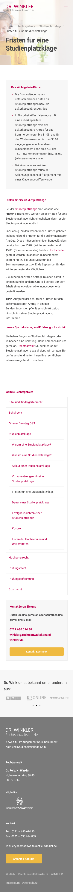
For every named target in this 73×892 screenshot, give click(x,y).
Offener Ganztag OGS (22, 423)
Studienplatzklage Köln (31, 747)
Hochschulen (57, 250)
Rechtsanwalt (26, 346)
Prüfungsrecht (17, 568)
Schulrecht (15, 412)
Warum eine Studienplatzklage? (31, 444)
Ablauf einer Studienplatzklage (31, 466)
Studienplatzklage (26, 209)
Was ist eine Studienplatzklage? (31, 455)
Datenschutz (29, 882)
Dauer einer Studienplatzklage (30, 502)
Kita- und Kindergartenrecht (25, 402)
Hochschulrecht (19, 557)
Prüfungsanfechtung (21, 579)
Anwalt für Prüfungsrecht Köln (24, 742)
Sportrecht (15, 589)
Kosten (16, 528)
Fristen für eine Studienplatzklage (33, 491)
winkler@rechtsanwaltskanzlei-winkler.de (31, 637)
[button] (37, 651)
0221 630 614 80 (21, 629)
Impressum (13, 882)
